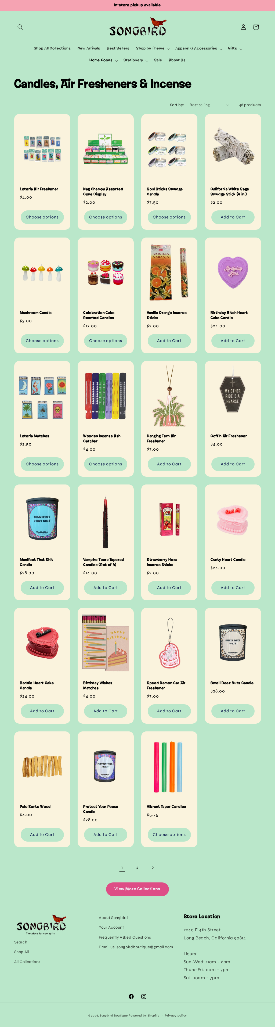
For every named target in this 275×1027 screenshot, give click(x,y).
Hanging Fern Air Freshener (161, 439)
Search (20, 942)
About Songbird (113, 917)
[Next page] (153, 867)
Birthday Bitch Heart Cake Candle (229, 315)
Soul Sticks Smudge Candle (165, 192)
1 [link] (122, 867)
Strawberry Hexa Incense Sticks (162, 562)
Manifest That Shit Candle (36, 562)
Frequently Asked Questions (125, 937)
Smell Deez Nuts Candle (232, 683)
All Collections (27, 961)
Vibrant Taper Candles (166, 807)
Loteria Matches (34, 436)
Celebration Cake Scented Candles (99, 315)
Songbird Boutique (114, 1015)
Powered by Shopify (144, 1015)
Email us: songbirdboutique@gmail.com (136, 947)
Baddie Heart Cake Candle (37, 686)
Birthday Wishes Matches (98, 686)
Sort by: (177, 104)
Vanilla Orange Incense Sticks (167, 315)
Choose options (42, 217)
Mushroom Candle (36, 313)
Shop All (21, 951)
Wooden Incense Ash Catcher (102, 439)
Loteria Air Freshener (39, 189)
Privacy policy (176, 1015)
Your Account (111, 927)
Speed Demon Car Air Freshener (166, 686)
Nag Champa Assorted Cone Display (103, 192)
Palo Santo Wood (35, 807)
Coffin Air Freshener (229, 436)
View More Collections (137, 889)
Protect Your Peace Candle (100, 809)
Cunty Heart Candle (228, 560)
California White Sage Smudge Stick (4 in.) (230, 192)
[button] (20, 27)
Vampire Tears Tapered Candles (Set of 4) (103, 562)
